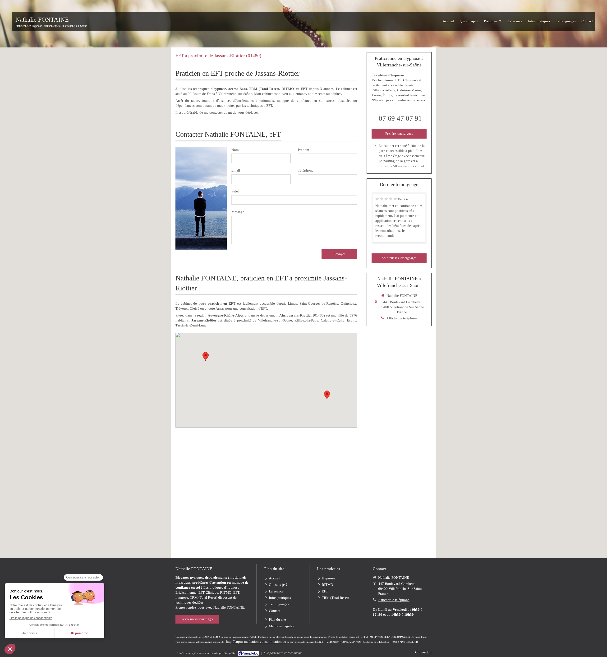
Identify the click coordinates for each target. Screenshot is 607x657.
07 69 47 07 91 (400, 118)
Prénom (303, 150)
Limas (292, 303)
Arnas (220, 308)
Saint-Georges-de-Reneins (318, 303)
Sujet (235, 191)
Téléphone (305, 170)
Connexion (423, 652)
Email (235, 170)
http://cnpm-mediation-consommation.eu (256, 641)
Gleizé (194, 308)
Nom (235, 150)
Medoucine (295, 653)
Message (237, 212)
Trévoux (181, 308)
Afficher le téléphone (402, 318)
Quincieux (348, 303)
